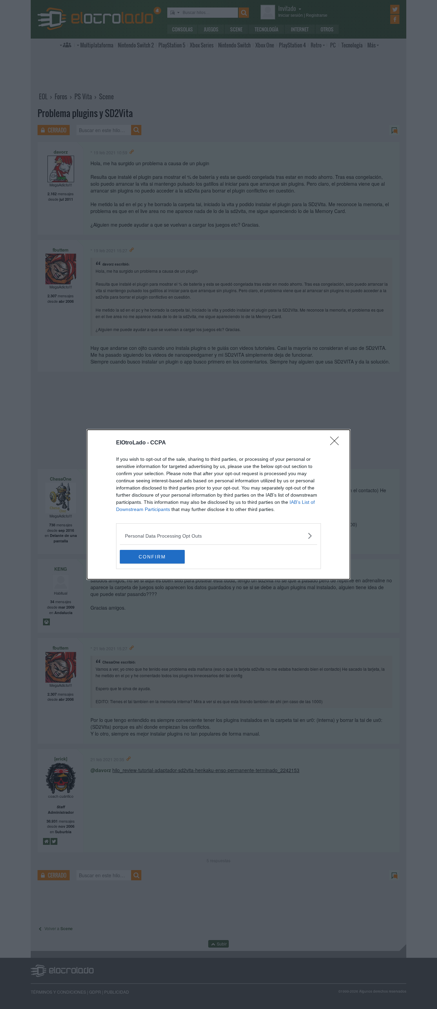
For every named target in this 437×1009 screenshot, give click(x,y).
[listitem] (218, 535)
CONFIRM (152, 556)
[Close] (336, 443)
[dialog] (218, 504)
